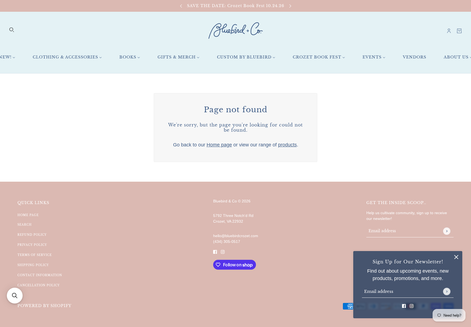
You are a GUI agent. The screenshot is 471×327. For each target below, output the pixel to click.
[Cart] (459, 31)
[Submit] (446, 291)
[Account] (449, 31)
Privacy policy (32, 245)
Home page (219, 145)
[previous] (181, 6)
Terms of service (34, 255)
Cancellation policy (38, 285)
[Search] (12, 30)
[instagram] (411, 306)
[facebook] (404, 306)
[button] (15, 296)
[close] (456, 257)
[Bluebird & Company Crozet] (235, 30)
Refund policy (32, 235)
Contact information (39, 275)
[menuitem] (67, 57)
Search (24, 224)
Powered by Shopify (44, 305)
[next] (290, 6)
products (287, 145)
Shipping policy (33, 265)
